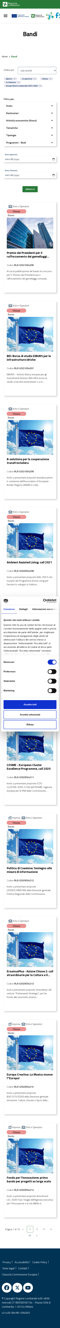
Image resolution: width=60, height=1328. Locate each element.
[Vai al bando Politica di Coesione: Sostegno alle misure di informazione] (30, 846)
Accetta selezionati (30, 714)
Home (5, 56)
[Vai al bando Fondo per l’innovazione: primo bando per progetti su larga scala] (30, 1156)
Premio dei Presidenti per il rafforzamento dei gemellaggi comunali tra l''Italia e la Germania (30, 256)
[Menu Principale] (5, 15)
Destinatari (12, 113)
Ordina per (9, 70)
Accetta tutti (30, 704)
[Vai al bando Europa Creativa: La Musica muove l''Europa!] (30, 1052)
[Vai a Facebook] (7, 1288)
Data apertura (11, 154)
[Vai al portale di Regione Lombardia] (11, 4)
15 (29, 1235)
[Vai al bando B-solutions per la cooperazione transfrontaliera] (30, 437)
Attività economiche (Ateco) (21, 120)
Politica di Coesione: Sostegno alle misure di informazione (29, 870)
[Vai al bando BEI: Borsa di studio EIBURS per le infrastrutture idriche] (30, 334)
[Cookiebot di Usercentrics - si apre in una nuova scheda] (43, 601)
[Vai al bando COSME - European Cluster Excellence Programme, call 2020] (30, 743)
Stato (9, 106)
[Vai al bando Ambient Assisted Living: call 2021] (30, 540)
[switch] (52, 671)
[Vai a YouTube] (28, 1288)
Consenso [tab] (9, 609)
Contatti (22, 1268)
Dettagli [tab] (23, 609)
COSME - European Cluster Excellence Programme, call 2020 (28, 766)
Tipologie (11, 135)
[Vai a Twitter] (17, 1288)
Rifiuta (30, 724)
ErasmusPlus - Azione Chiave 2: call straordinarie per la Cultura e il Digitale (30, 975)
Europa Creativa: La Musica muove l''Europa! (30, 1076)
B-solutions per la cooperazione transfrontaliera (28, 461)
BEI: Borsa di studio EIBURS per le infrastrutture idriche (29, 357)
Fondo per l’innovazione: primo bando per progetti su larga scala (29, 1179)
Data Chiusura (11, 170)
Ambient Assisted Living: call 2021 (29, 562)
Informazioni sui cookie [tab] (45, 609)
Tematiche (12, 128)
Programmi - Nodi (16, 142)
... (22, 1235)
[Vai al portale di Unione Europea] (21, 16)
